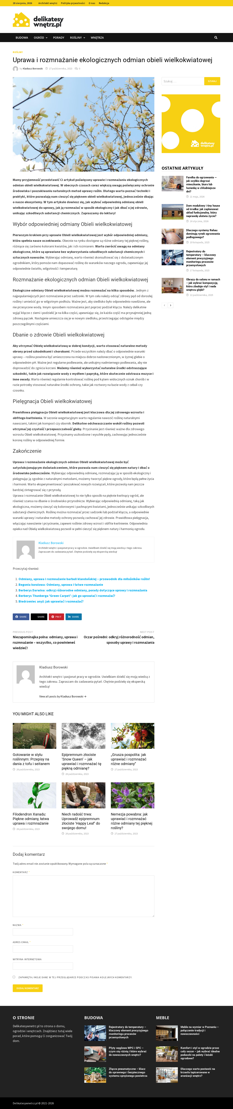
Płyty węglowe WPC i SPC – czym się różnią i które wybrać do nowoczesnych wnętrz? (128, 1051)
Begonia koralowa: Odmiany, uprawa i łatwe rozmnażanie (61, 584)
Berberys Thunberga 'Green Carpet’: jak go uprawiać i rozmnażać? (67, 596)
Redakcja (104, 3)
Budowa (22, 37)
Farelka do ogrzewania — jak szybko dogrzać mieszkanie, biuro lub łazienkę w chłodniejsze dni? (201, 184)
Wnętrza (97, 37)
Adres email (22, 942)
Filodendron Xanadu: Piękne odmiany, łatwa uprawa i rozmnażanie (31, 819)
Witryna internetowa (27, 959)
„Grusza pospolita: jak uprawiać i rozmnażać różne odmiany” (128, 759)
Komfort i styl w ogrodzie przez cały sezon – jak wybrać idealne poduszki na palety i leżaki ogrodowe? (200, 1053)
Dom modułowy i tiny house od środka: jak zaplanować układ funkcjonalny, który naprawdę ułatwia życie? (203, 211)
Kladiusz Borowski (33, 68)
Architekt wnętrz (47, 3)
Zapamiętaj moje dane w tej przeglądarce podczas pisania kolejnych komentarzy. (75, 977)
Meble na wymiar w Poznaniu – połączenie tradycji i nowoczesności (200, 1030)
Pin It (58, 616)
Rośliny (76, 37)
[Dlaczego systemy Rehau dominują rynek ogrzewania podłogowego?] (172, 231)
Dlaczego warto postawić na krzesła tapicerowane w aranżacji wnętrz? (198, 1072)
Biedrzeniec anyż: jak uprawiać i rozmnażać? (51, 601)
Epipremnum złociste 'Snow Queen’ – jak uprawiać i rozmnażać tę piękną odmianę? (81, 761)
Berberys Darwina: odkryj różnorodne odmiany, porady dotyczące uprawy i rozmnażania (83, 590)
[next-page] (170, 305)
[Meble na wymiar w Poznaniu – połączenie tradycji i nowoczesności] (167, 1028)
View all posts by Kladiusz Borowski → (62, 696)
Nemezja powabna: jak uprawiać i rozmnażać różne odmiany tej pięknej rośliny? (131, 821)
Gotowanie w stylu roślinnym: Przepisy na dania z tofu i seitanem (31, 759)
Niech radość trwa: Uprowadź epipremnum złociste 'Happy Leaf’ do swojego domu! (81, 821)
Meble (162, 1017)
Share (23, 616)
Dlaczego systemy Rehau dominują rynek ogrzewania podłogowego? (203, 234)
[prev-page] (164, 305)
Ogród (39, 37)
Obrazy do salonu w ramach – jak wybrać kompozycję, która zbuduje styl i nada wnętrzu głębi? (203, 285)
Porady (58, 37)
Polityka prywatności (73, 3)
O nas (92, 3)
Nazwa (18, 925)
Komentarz (21, 872)
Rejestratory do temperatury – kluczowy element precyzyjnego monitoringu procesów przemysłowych (201, 258)
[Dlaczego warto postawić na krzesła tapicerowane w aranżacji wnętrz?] (167, 1070)
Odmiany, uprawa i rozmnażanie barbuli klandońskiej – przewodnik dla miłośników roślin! (84, 579)
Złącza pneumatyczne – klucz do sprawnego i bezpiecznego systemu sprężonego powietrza (128, 1072)
